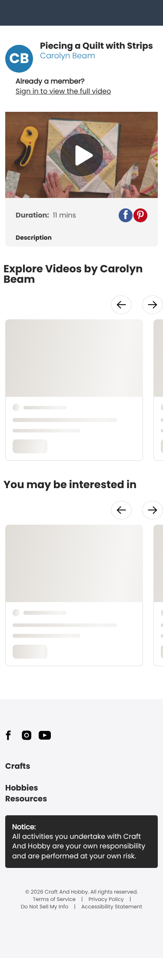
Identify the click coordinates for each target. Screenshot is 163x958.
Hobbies (21, 788)
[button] (126, 215)
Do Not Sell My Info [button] (44, 907)
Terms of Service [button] (54, 899)
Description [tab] (34, 238)
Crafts (17, 766)
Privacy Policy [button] (106, 899)
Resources (26, 799)
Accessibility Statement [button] (111, 907)
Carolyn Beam (67, 55)
